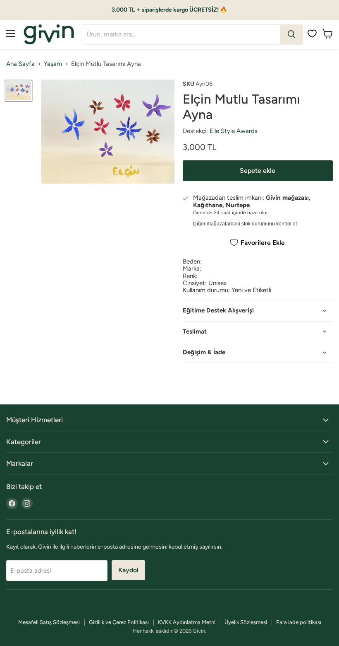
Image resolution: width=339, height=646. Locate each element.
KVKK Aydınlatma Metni (186, 622)
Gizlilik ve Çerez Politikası (119, 622)
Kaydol (128, 570)
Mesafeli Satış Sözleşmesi (49, 622)
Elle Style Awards (234, 131)
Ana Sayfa (20, 64)
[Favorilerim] (312, 33)
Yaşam (53, 64)
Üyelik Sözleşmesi (245, 622)
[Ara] (291, 34)
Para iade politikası (298, 622)
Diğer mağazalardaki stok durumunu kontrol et (245, 224)
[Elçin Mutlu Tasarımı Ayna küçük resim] (18, 91)
